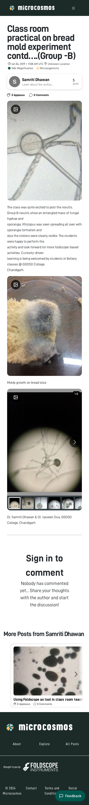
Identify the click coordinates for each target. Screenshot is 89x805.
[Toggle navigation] (73, 7)
